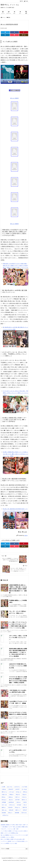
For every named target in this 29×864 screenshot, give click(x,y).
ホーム (3, 17)
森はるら (11, 799)
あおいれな (9, 786)
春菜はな (11, 797)
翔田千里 (25, 807)
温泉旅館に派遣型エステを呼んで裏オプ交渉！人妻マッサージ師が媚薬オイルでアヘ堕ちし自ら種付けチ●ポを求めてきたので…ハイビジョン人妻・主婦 (14, 826)
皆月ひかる (12, 804)
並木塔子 (17, 789)
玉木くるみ (4, 804)
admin (26, 535)
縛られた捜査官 (14, 98)
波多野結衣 (11, 802)
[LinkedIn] (5, 35)
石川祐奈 (19, 804)
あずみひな (17, 786)
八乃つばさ (11, 792)
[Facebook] (14, 32)
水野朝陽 (4, 802)
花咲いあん (4, 810)
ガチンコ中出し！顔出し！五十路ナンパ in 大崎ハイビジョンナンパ (18, 637)
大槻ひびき (4, 794)
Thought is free (23, 860)
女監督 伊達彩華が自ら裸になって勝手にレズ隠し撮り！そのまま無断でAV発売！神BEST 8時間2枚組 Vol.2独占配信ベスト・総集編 (18, 588)
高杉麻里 (4, 812)
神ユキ (25, 804)
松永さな (24, 797)
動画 (9, 17)
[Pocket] (14, 35)
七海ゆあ (4, 789)
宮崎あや (11, 794)
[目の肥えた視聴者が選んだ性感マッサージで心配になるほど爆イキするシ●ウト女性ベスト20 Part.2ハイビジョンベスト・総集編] (15, 465)
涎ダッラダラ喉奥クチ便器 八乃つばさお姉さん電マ (13, 839)
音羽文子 (25, 810)
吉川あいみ (18, 792)
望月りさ (17, 797)
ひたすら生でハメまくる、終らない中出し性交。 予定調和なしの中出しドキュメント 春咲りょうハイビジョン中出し (15, 392)
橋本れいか (24, 799)
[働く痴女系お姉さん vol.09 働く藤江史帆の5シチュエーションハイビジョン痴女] (15, 338)
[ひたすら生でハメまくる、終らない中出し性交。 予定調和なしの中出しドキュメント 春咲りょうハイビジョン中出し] (15, 404)
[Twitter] (5, 32)
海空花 (25, 802)
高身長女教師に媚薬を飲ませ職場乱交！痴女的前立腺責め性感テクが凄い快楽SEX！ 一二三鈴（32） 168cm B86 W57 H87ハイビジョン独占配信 (18, 652)
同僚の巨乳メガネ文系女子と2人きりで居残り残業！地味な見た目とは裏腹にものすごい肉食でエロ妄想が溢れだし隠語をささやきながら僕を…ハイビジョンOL (15, 265)
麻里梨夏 (17, 812)
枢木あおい (4, 799)
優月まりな (4, 792)
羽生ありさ (17, 807)
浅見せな (19, 802)
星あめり (25, 794)
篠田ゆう (4, 807)
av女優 (25, 531)
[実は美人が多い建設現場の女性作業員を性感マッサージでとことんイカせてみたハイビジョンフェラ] (15, 520)
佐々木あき (24, 789)
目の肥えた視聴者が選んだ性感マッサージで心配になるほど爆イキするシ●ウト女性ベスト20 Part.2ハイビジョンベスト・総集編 (15, 454)
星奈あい (4, 797)
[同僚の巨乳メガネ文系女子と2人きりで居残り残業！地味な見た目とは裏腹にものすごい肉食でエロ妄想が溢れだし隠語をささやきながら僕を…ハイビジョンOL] (15, 277)
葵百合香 (11, 810)
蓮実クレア (18, 810)
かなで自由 (24, 786)
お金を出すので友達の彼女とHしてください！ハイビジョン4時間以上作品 (18, 665)
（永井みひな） (5, 815)
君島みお (25, 792)
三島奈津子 (10, 789)
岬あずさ (18, 794)
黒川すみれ (24, 812)
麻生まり (10, 812)
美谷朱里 (10, 807)
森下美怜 (17, 799)
